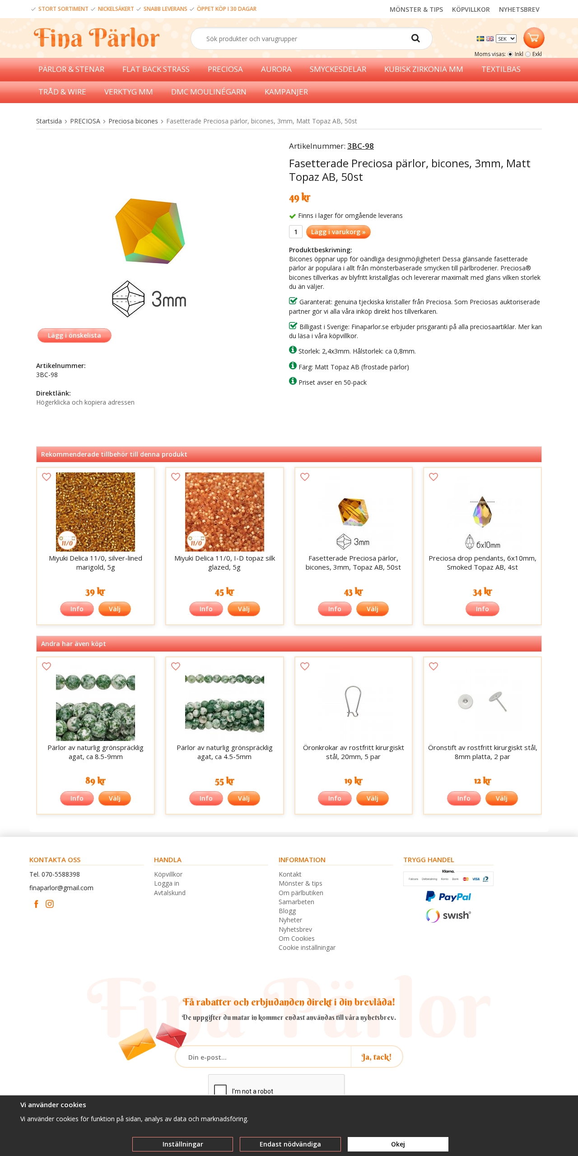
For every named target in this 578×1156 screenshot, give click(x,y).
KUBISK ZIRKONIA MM (423, 69)
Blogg (287, 910)
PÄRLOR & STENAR (71, 69)
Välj (115, 608)
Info (77, 608)
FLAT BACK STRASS (156, 69)
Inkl (519, 54)
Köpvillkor (168, 874)
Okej (398, 1144)
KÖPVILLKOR (471, 9)
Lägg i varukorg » (338, 231)
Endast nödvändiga (290, 1144)
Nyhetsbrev (295, 929)
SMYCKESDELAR (338, 69)
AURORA (276, 69)
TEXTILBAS (501, 69)
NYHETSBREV (519, 9)
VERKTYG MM (128, 91)
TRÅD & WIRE (62, 91)
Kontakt (290, 874)
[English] (491, 37)
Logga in (166, 883)
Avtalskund (170, 892)
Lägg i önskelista (74, 335)
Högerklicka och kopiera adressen (85, 402)
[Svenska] (481, 37)
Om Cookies (297, 938)
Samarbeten (296, 901)
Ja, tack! (377, 1057)
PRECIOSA (225, 69)
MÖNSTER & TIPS (416, 9)
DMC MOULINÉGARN (209, 91)
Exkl (537, 54)
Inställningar (183, 1144)
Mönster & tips (300, 883)
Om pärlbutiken (301, 892)
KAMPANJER (286, 91)
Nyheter (290, 919)
